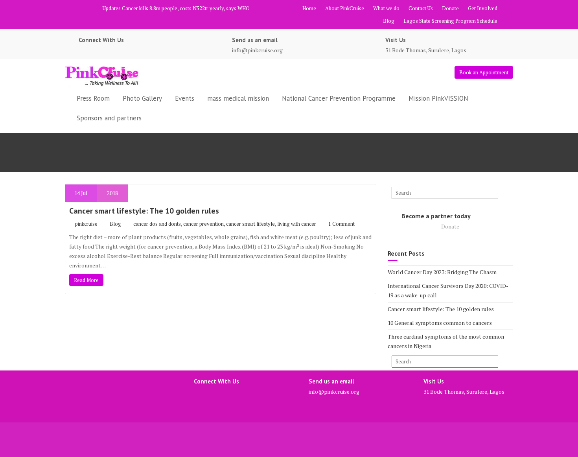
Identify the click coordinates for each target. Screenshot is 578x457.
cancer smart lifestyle (250, 223)
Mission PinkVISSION (438, 98)
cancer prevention (203, 223)
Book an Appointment (483, 72)
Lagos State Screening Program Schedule (450, 20)
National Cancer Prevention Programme (339, 98)
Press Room (93, 98)
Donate (450, 8)
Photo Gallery (142, 98)
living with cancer (296, 223)
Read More (86, 280)
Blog (388, 20)
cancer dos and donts (157, 223)
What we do (386, 8)
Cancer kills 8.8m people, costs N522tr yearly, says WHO (186, 8)
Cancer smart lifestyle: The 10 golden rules (144, 211)
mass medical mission (238, 98)
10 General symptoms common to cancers (440, 322)
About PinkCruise (344, 8)
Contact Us (421, 8)
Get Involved (482, 8)
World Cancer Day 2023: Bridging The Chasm (442, 272)
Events (184, 98)
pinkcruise (86, 223)
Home (309, 8)
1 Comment (341, 223)
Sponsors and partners (109, 118)
